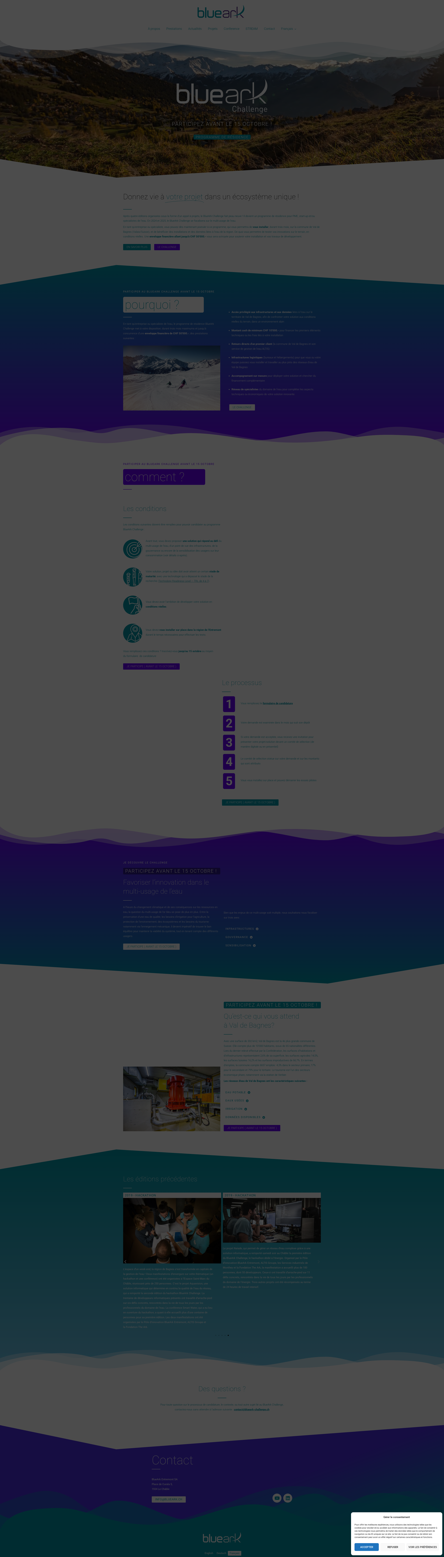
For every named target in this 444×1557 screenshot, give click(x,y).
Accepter (366, 1547)
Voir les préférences (422, 1547)
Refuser (392, 1547)
